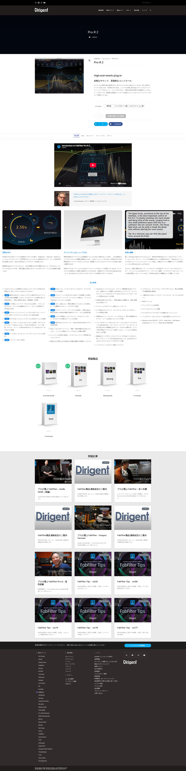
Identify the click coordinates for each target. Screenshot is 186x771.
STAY (39, 740)
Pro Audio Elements (44, 713)
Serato (40, 731)
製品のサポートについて (101, 664)
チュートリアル (70, 664)
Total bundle (49, 436)
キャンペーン (69, 656)
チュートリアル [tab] (100, 135)
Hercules (40, 698)
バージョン (98, 106)
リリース (68, 671)
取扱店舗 (97, 676)
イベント (68, 661)
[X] (126, 655)
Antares (40, 668)
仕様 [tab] (82, 135)
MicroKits (41, 704)
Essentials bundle (48, 395)
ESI (39, 686)
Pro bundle (137, 395)
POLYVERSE (41, 710)
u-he (39, 755)
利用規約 (97, 671)
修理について (98, 666)
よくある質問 (69, 679)
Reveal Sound (42, 722)
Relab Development (44, 716)
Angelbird (41, 665)
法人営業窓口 (98, 669)
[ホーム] (89, 37)
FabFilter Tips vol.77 (127, 627)
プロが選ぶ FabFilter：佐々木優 (132, 489)
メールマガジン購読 (100, 674)
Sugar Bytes (41, 746)
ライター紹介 (98, 686)
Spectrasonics (42, 737)
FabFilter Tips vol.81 (88, 581)
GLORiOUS (41, 695)
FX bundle (78, 395)
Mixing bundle (107, 395)
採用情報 (97, 659)
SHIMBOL (41, 734)
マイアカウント (146, 2)
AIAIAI (40, 659)
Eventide (40, 689)
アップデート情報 (70, 681)
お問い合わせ (98, 693)
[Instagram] (138, 655)
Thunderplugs (42, 752)
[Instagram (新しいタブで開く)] (41, 3)
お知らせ (68, 683)
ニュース (68, 669)
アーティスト (69, 659)
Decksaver (41, 677)
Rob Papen (41, 728)
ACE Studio (41, 656)
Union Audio (41, 758)
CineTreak (41, 674)
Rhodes (40, 725)
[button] (89, 60)
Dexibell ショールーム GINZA (103, 656)
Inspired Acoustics (43, 701)
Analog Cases (42, 662)
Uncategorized (42, 761)
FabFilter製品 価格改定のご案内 (92, 489)
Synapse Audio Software (45, 749)
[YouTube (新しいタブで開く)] (44, 3)
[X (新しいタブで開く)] (36, 3)
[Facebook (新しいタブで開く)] (38, 3)
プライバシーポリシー (101, 691)
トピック (68, 666)
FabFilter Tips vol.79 (48, 627)
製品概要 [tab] (76, 135)
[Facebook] (132, 655)
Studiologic (41, 743)
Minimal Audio (42, 707)
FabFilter (94, 37)
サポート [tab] (109, 135)
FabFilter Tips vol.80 (127, 581)
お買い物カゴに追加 (116, 116)
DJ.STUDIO (41, 683)
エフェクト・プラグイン (111, 58)
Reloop (40, 719)
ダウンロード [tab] (90, 135)
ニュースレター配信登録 (138, 645)
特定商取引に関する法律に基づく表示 (106, 681)
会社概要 (97, 688)
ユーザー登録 (98, 683)
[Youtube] (144, 655)
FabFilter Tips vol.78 (88, 627)
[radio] (109, 105)
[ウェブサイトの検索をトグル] (151, 10)
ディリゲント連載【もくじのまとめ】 (106, 661)
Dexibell (40, 680)
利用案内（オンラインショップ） (104, 678)
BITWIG (40, 671)
